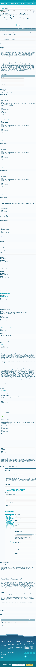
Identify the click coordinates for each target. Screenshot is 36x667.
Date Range (2, 241)
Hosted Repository (3, 647)
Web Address (2, 295)
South (2, 225)
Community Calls (11, 649)
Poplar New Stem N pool (10, 530)
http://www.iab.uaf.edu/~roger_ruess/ (7, 327)
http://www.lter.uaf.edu (5, 140)
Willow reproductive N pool (10, 526)
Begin (2, 448)
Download (16, 474)
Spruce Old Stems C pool (10, 544)
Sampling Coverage (4, 392)
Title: (1, 252)
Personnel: (2, 256)
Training (17, 644)
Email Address (3, 114)
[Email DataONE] (31, 653)
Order (1, 614)
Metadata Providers (3, 170)
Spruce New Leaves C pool (10, 543)
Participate (10, 643)
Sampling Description (4, 456)
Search (3, 8)
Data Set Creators (3, 94)
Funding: (1, 333)
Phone (2, 108)
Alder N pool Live (9, 533)
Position (2, 99)
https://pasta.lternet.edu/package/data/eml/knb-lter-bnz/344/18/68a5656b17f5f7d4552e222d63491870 (15, 490)
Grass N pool (8, 519)
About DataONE (3, 654)
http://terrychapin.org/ (5, 119)
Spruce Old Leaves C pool (10, 545)
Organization (3, 121)
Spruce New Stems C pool (10, 542)
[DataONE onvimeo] (28, 653)
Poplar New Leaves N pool (10, 531)
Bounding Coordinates (4, 220)
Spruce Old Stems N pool (10, 524)
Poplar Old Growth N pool (10, 532)
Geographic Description (4, 216)
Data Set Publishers (3, 197)
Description (3, 346)
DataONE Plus (3, 645)
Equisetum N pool (9, 516)
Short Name (2, 43)
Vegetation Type (8, 515)
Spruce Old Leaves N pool (10, 525)
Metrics (2, 655)
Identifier (2, 47)
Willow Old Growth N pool (10, 529)
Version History (5, 11)
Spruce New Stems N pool (10, 522)
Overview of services (3, 644)
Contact (2, 657)
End (1, 246)
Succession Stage (9, 514)
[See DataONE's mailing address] (25, 656)
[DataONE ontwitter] (25, 653)
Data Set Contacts (3, 143)
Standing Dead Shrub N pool (11, 520)
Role (1, 298)
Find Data (12, 652)
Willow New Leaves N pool (10, 528)
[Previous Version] (1, 11)
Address (2, 102)
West (1, 231)
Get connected (29, 664)
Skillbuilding (18, 643)
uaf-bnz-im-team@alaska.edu (6, 190)
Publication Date (3, 89)
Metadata (6, 8)
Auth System (2, 610)
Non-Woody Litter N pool (10, 518)
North (2, 221)
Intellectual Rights (3, 564)
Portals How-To (19, 647)
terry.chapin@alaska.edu (5, 115)
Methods (1, 342)
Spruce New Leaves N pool (10, 523)
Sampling (2, 388)
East (1, 228)
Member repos (11, 644)
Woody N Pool (8, 517)
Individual (2, 257)
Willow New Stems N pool (10, 527)
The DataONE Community (10, 648)
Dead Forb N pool (9, 521)
